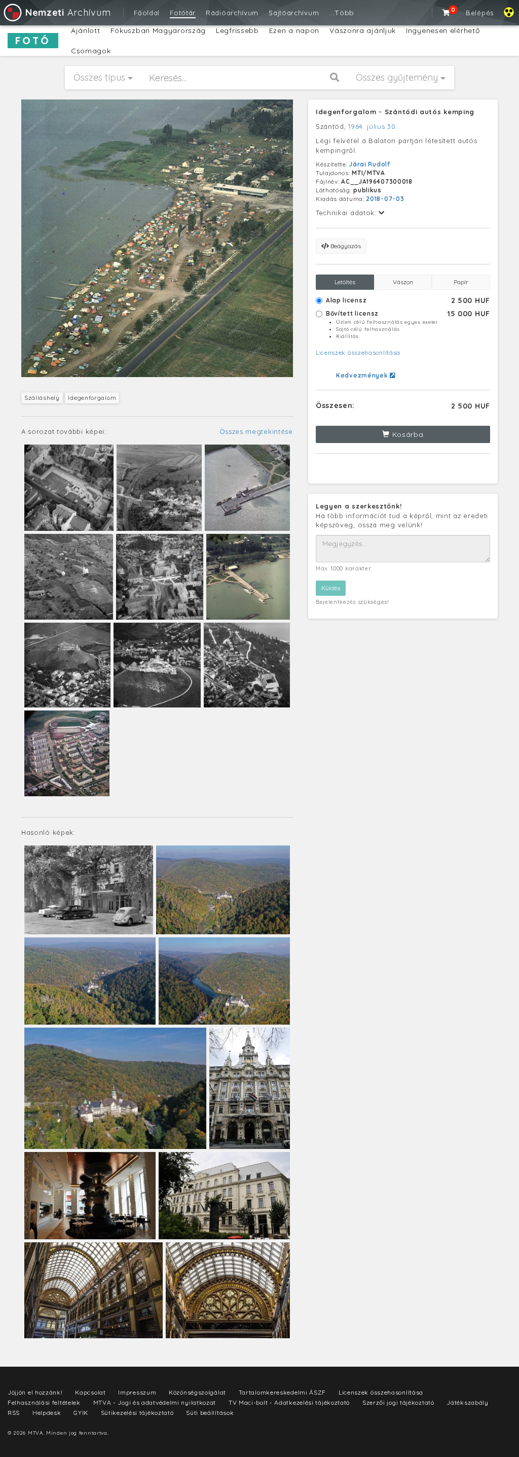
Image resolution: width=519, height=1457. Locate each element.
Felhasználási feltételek (44, 1402)
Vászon (403, 282)
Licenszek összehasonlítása (358, 352)
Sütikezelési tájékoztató (137, 1412)
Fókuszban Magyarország (158, 30)
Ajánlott (85, 30)
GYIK (80, 1412)
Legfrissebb (237, 30)
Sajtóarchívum (294, 13)
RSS (14, 1412)
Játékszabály (467, 1402)
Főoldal (147, 13)
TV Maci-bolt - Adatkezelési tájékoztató (289, 1402)
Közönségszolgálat (197, 1392)
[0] (446, 13)
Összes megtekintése (256, 431)
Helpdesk (46, 1412)
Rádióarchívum (232, 13)
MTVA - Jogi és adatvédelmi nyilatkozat (154, 1402)
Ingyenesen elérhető (442, 30)
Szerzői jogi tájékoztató (398, 1402)
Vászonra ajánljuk (362, 30)
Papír (461, 282)
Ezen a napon (294, 30)
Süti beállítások (210, 1412)
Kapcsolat (90, 1392)
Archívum (67, 12)
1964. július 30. (372, 126)
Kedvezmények (363, 375)
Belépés (480, 13)
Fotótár (183, 13)
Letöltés (345, 282)
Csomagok (91, 50)
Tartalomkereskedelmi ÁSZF (282, 1392)
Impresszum (137, 1392)
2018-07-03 (385, 198)
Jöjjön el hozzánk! (35, 1392)
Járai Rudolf (369, 164)
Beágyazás (345, 246)
